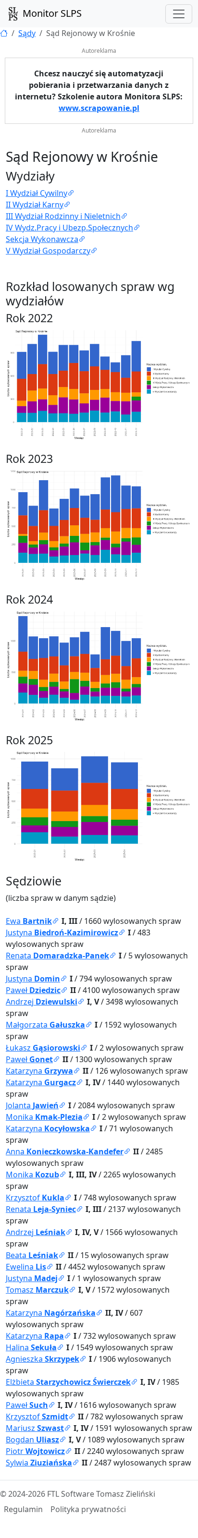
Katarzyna (39, 1071)
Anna (65, 1151)
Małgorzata (45, 1024)
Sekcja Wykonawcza (42, 239)
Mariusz (35, 1428)
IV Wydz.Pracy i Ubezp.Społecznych (69, 227)
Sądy (27, 33)
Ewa (29, 921)
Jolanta (32, 1105)
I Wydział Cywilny (36, 193)
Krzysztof (35, 1197)
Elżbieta (68, 1382)
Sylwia (39, 1462)
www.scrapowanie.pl (99, 108)
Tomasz (37, 1289)
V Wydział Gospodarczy (48, 250)
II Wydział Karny (34, 204)
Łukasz (43, 1047)
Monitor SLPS (51, 13)
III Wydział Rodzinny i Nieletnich (63, 216)
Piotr (35, 1451)
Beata (32, 1255)
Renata (57, 955)
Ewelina (26, 1266)
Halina (31, 1347)
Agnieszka (42, 1359)
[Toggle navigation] (178, 14)
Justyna (62, 932)
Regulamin (23, 1509)
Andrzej (41, 1001)
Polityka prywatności (88, 1509)
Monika (44, 1117)
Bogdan (32, 1439)
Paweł (33, 990)
